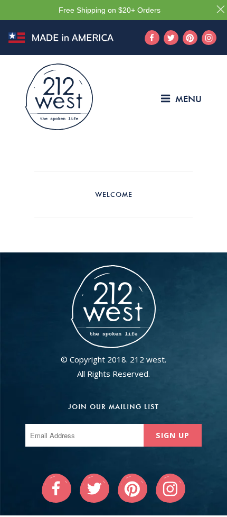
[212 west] (59, 97)
